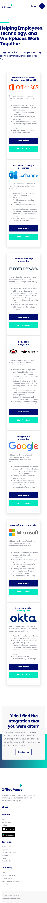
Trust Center (6, 861)
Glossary (5, 855)
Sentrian (12, 898)
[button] (42, 6)
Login (34, 6)
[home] (7, 6)
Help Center (6, 847)
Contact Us (23, 752)
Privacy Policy (7, 878)
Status (4, 858)
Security (5, 884)
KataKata (18, 898)
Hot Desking (6, 822)
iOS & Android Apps (9, 852)
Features (5, 819)
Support (5, 850)
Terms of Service (8, 875)
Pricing (4, 825)
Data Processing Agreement (12, 881)
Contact (5, 873)
